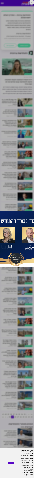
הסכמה (11, 463)
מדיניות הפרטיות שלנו (28, 468)
